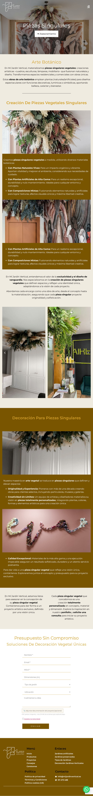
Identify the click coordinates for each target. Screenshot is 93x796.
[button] (88, 6)
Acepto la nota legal (32, 719)
